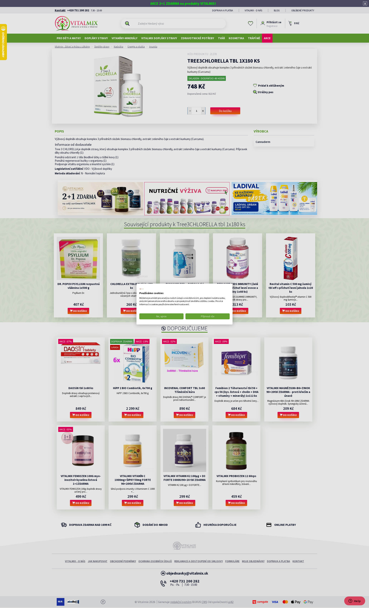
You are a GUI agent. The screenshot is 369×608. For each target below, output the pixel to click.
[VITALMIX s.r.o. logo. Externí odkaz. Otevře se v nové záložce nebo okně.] (141, 289)
